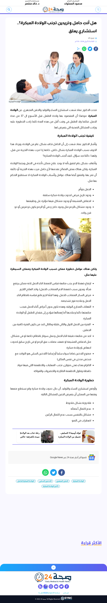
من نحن (66, 593)
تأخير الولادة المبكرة (50, 486)
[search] (9, 9)
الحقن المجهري (62, 481)
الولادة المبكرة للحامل (25, 481)
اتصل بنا (41, 593)
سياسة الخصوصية (53, 593)
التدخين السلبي (45, 481)
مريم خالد (91, 38)
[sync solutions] (66, 599)
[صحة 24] (53, 9)
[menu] (98, 9)
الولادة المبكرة (78, 481)
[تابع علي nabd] (45, 586)
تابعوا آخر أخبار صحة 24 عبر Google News (68, 457)
